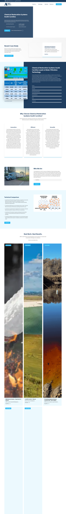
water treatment (55, 76)
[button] (7, 30)
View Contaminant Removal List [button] (16, 30)
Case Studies (8, 245)
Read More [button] (46, 54)
